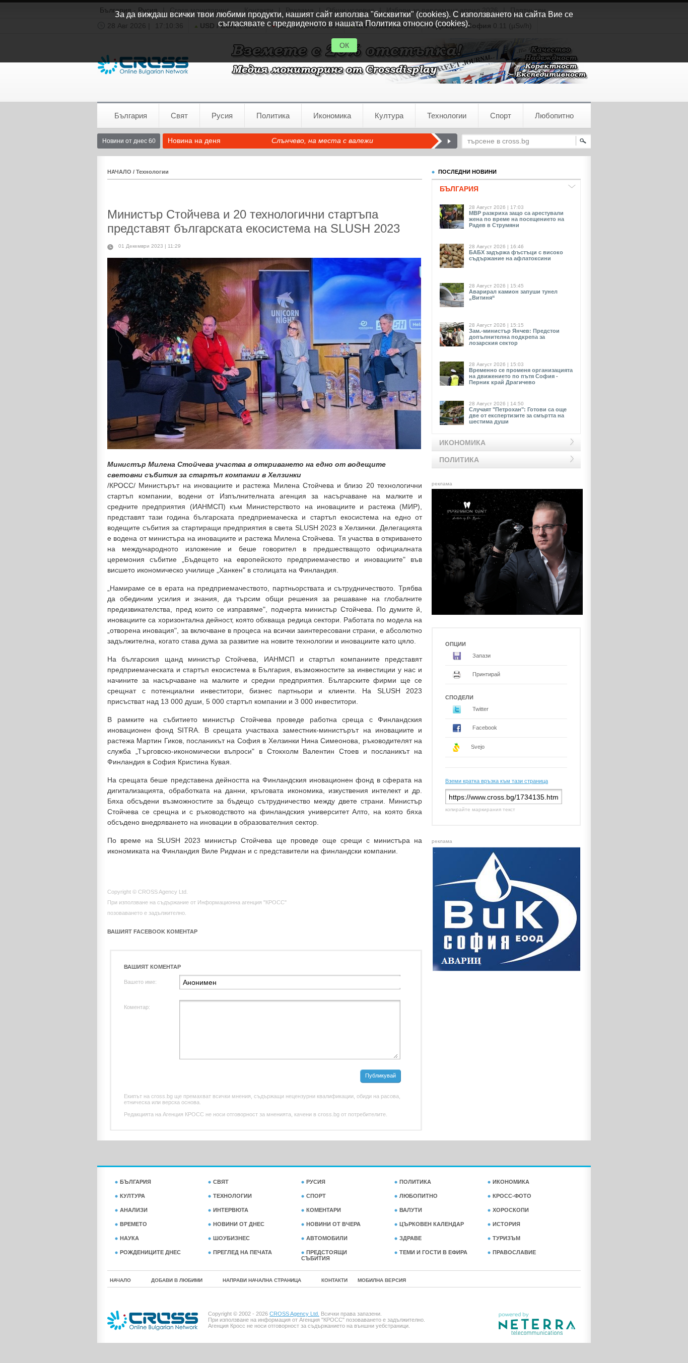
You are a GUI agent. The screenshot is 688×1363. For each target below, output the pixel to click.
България (130, 115)
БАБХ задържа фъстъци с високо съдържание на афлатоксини (516, 255)
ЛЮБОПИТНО (418, 1196)
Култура (389, 115)
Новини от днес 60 (129, 141)
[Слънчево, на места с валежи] (444, 141)
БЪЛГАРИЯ (135, 1182)
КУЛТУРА (132, 1196)
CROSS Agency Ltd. (294, 1314)
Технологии (446, 115)
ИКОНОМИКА (511, 1182)
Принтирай (485, 674)
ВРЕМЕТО (133, 1224)
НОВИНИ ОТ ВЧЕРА (333, 1224)
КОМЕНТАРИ (323, 1210)
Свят (179, 115)
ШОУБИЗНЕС (231, 1238)
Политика (273, 115)
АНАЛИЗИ (134, 1210)
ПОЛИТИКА (415, 1182)
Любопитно (554, 115)
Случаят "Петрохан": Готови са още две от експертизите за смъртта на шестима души (518, 415)
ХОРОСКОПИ (511, 1210)
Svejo (477, 747)
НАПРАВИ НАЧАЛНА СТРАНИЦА (262, 1280)
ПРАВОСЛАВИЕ (514, 1252)
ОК (344, 45)
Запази (481, 656)
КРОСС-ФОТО (512, 1196)
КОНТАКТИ (334, 1280)
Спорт (500, 115)
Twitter (480, 709)
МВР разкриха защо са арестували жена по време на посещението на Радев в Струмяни (516, 219)
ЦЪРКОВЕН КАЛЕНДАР (431, 1224)
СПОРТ (316, 1196)
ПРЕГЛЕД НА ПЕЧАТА (242, 1252)
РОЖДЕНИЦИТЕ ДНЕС (150, 1252)
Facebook (484, 728)
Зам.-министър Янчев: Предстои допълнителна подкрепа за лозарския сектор (514, 337)
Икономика (332, 115)
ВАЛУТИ (410, 1210)
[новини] (143, 64)
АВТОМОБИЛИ (327, 1238)
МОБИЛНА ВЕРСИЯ (382, 1280)
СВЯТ (221, 1182)
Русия (222, 115)
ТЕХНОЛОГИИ (232, 1196)
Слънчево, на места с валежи (322, 140)
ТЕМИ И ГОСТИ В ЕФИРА (433, 1252)
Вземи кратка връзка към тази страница (496, 781)
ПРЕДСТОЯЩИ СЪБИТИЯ (324, 1255)
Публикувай (380, 1075)
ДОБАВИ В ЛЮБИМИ (176, 1280)
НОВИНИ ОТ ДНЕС (238, 1224)
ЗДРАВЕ (410, 1238)
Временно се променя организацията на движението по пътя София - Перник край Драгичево (521, 376)
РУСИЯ (315, 1182)
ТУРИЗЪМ (506, 1238)
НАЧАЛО (119, 172)
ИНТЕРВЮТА (230, 1210)
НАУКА (129, 1238)
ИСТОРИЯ (506, 1224)
